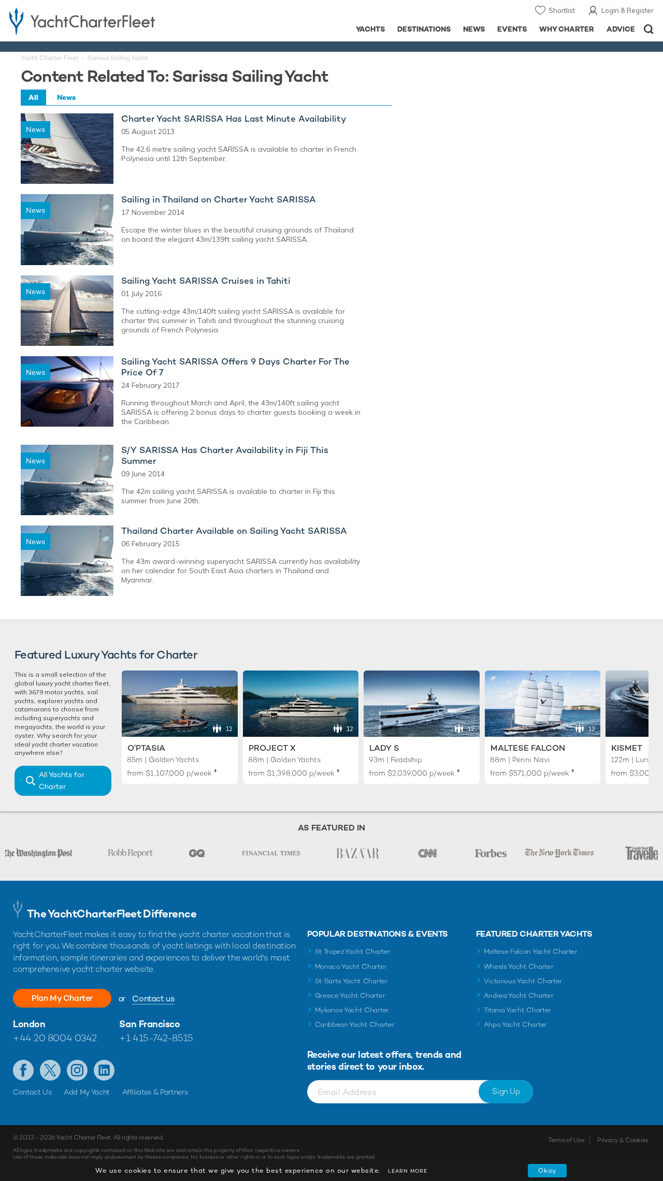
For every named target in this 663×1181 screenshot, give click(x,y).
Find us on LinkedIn (104, 1070)
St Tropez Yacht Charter (353, 951)
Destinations (424, 29)
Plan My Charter (62, 998)
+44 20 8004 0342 (55, 1038)
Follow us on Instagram (77, 1070)
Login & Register (627, 10)
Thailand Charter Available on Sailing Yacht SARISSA (234, 531)
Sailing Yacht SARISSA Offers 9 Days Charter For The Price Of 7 (235, 367)
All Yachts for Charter (61, 780)
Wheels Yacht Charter (519, 966)
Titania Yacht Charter (517, 1009)
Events (512, 29)
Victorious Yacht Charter (523, 980)
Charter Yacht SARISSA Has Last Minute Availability (233, 118)
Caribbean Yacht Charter (355, 1024)
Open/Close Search (649, 29)
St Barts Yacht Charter (351, 980)
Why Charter (567, 29)
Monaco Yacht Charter (351, 966)
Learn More (407, 1171)
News (474, 29)
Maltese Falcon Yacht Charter (531, 951)
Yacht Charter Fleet (50, 58)
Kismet (626, 747)
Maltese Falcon (528, 747)
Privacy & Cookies (622, 1140)
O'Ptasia (146, 747)
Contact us (153, 998)
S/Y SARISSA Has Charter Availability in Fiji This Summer (224, 455)
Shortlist (562, 10)
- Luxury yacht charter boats (102, 20)
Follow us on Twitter (50, 1070)
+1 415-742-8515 (156, 1038)
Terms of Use (566, 1140)
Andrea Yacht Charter (519, 995)
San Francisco (149, 1024)
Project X (272, 747)
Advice (621, 29)
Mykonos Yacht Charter (352, 1009)
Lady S (384, 747)
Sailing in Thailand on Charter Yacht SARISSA (218, 199)
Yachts (370, 29)
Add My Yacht (87, 1092)
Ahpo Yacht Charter (515, 1024)
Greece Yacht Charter (350, 995)
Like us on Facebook (23, 1070)
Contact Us (32, 1092)
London (29, 1024)
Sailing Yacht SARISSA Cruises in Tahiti (206, 280)
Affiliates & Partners (155, 1092)
